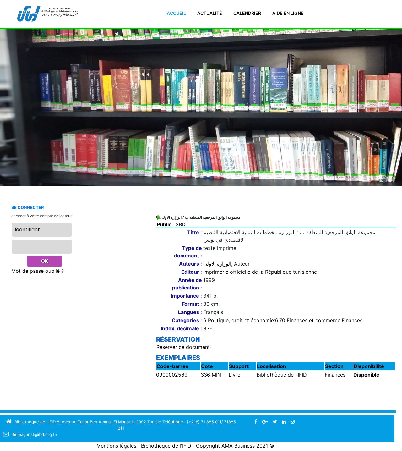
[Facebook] (255, 421)
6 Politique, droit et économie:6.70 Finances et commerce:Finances (282, 320)
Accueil (176, 13)
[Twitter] (275, 421)
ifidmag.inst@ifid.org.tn (34, 434)
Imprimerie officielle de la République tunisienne (260, 272)
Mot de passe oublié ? (37, 271)
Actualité (209, 13)
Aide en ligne (288, 13)
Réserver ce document (183, 347)
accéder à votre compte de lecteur (41, 215)
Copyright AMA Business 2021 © (235, 446)
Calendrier (247, 13)
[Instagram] (293, 421)
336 (208, 328)
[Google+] (265, 421)
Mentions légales (116, 446)
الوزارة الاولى (217, 264)
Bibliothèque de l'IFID (166, 446)
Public (164, 224)
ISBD (180, 224)
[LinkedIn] (284, 421)
